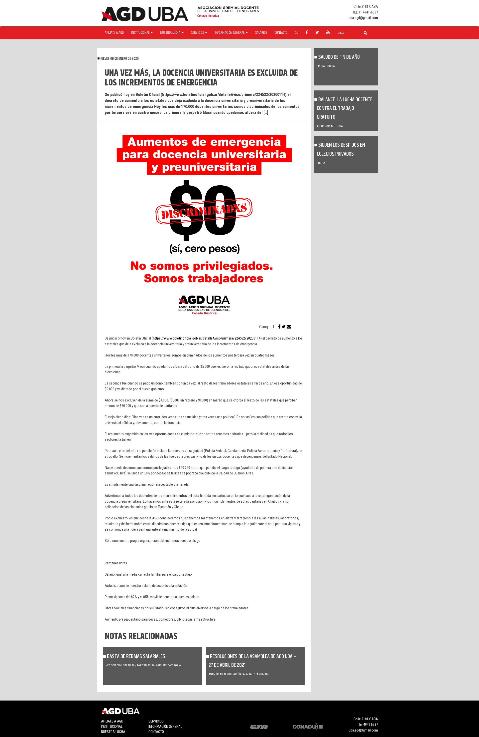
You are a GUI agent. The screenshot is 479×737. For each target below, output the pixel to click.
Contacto (281, 32)
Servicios (156, 721)
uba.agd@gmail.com (363, 17)
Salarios (261, 32)
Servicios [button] (198, 32)
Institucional (111, 727)
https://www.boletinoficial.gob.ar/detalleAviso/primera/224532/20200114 (206, 338)
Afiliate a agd (114, 32)
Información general (165, 727)
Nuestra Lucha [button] (170, 32)
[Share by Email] (289, 326)
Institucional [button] (140, 32)
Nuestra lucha (113, 732)
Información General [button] (230, 32)
